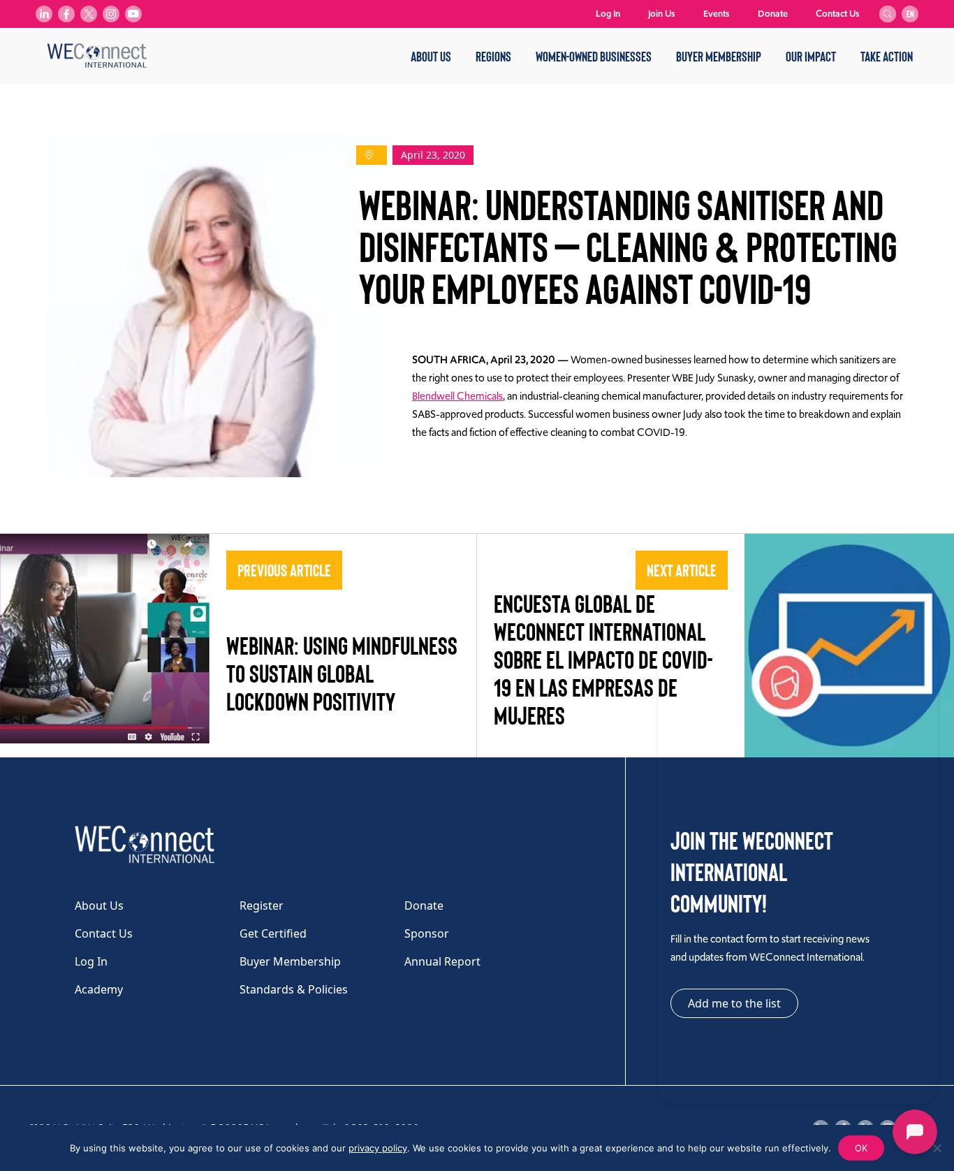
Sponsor (426, 933)
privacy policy (377, 1148)
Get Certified (273, 933)
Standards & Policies (294, 989)
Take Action (886, 56)
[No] (937, 1148)
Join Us (661, 13)
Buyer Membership (718, 56)
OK (861, 1148)
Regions (493, 56)
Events (716, 13)
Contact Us (838, 13)
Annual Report (442, 961)
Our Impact (811, 56)
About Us (431, 56)
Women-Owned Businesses (594, 56)
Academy (99, 989)
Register (262, 905)
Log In (608, 13)
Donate (773, 13)
